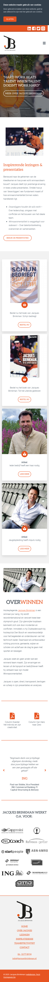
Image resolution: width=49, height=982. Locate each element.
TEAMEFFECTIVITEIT (24, 943)
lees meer (24, 474)
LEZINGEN (24, 935)
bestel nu (24, 325)
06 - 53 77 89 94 (24, 954)
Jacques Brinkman (26, 610)
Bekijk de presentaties (17, 238)
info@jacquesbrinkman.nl (24, 958)
